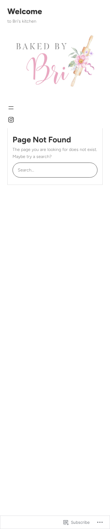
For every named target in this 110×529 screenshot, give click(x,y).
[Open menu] (11, 107)
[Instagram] (11, 119)
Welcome (24, 11)
